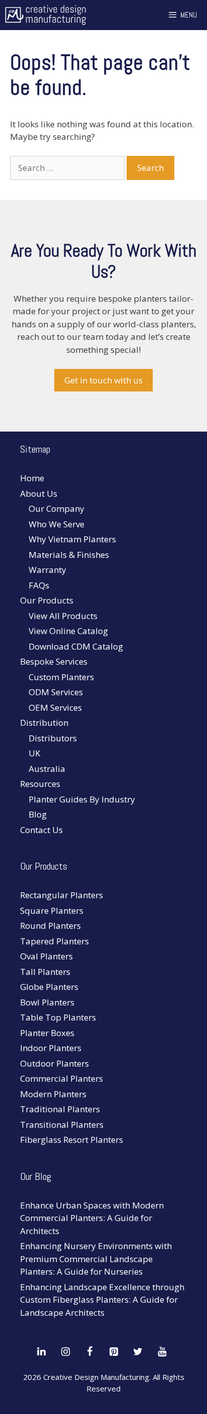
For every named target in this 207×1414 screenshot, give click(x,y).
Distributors (53, 738)
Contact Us (41, 830)
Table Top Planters (58, 1017)
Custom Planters (61, 677)
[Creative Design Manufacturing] (45, 15)
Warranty (47, 569)
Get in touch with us (103, 380)
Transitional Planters (62, 1124)
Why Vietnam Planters (72, 539)
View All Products (63, 616)
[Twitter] (138, 1351)
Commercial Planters (61, 1078)
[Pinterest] (114, 1351)
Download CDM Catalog (76, 646)
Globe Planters (49, 986)
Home (32, 478)
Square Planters (51, 910)
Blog (38, 814)
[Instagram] (65, 1351)
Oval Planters (46, 956)
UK (34, 753)
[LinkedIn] (41, 1351)
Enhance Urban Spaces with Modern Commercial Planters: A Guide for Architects (92, 1218)
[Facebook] (89, 1351)
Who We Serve (56, 524)
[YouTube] (162, 1351)
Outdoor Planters (54, 1063)
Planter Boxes (47, 1033)
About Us (38, 493)
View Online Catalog (68, 631)
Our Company (56, 508)
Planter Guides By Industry (82, 799)
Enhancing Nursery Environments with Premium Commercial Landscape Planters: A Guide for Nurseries (96, 1258)
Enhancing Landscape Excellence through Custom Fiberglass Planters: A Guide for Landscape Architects (102, 1299)
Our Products (46, 600)
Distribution (44, 722)
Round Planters (50, 925)
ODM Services (56, 692)
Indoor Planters (50, 1048)
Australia (47, 768)
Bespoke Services (53, 661)
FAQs (39, 585)
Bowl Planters (47, 1002)
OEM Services (55, 707)
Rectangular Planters (61, 895)
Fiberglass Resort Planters (71, 1139)
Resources (40, 783)
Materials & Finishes (69, 554)
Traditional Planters (60, 1109)
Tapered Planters (54, 941)
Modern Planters (53, 1094)
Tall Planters (45, 971)
